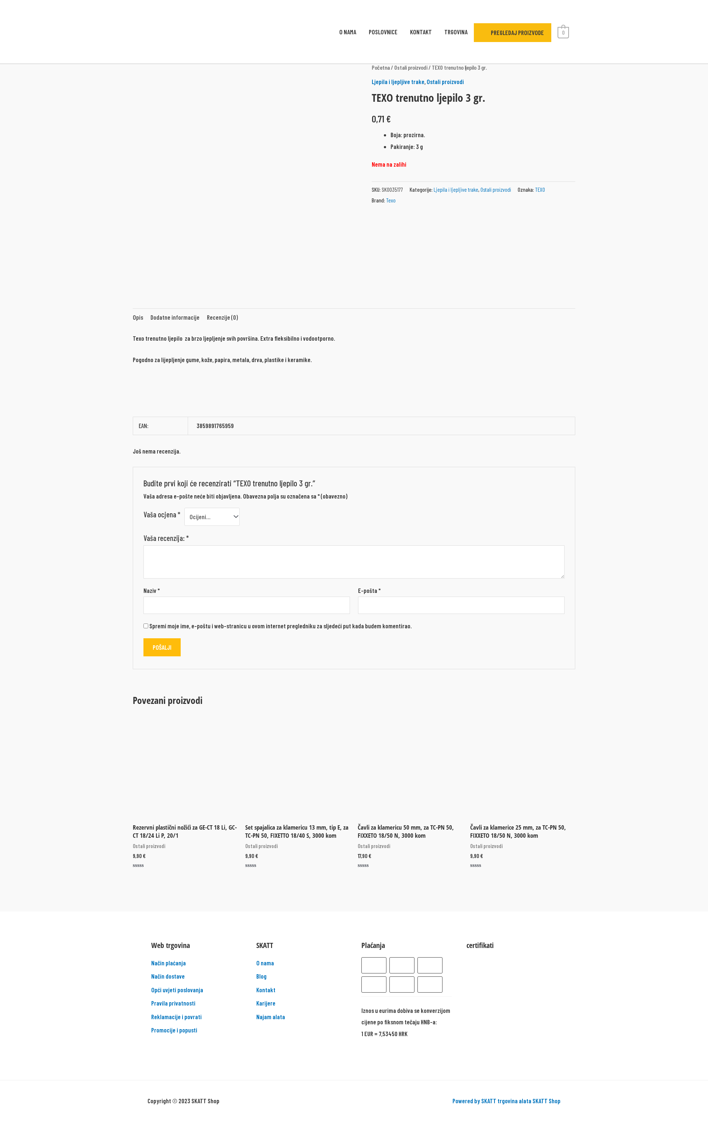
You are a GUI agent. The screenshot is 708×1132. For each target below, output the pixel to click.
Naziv (151, 590)
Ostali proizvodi (410, 67)
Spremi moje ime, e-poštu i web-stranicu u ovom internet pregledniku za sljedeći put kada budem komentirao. (280, 625)
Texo (391, 200)
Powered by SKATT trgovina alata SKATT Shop (506, 1100)
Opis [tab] (138, 317)
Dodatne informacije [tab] (174, 317)
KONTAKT (421, 31)
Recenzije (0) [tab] (222, 317)
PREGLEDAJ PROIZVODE (517, 32)
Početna (381, 67)
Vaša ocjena (161, 514)
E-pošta (369, 590)
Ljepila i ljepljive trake (398, 81)
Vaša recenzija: (166, 538)
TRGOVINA (456, 31)
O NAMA (347, 31)
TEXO (540, 189)
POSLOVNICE (383, 31)
